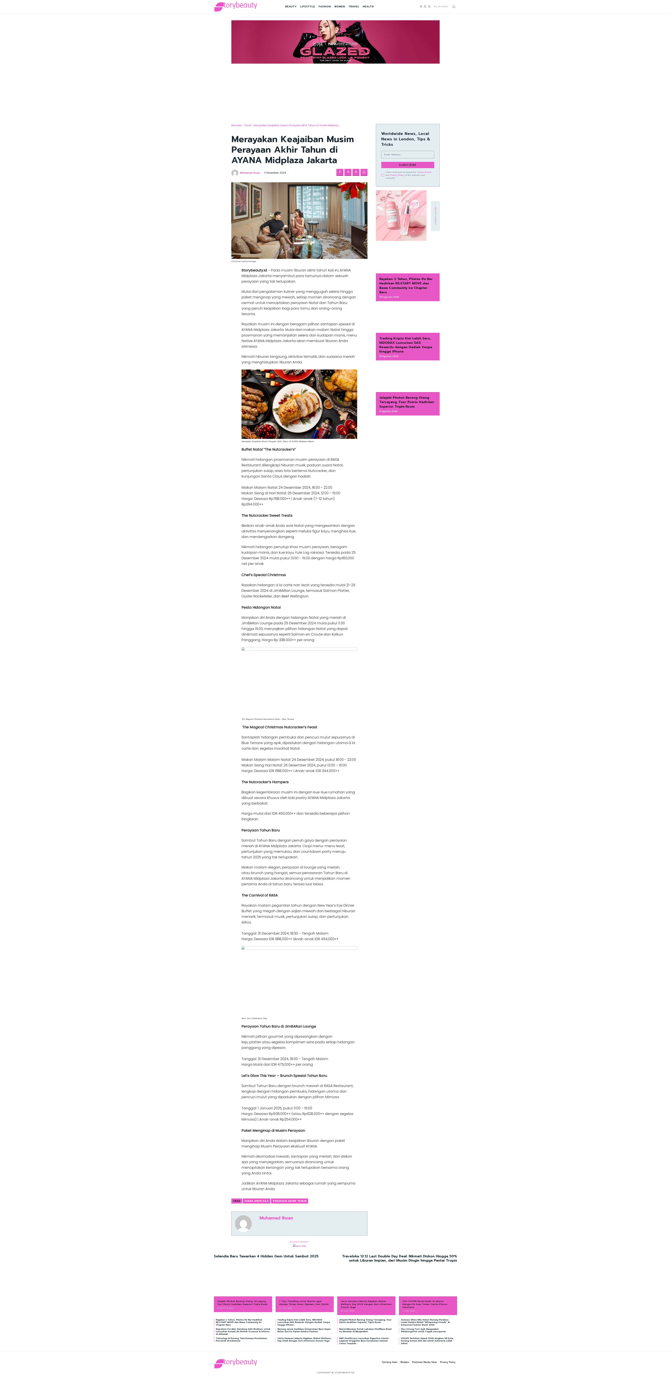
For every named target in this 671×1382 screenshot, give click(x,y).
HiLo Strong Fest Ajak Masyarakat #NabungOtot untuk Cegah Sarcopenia (423, 1330)
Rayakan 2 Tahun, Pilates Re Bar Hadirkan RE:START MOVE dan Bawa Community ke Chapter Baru (406, 286)
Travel (247, 125)
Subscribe (408, 165)
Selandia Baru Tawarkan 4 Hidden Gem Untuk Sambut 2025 (266, 1256)
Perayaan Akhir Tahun (289, 1201)
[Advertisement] (335, 90)
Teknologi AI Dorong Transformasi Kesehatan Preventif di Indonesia (241, 1339)
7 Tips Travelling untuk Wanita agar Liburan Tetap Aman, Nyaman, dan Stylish (304, 1303)
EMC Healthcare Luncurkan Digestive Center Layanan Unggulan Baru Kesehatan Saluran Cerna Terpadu (364, 1341)
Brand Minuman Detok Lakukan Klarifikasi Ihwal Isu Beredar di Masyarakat (365, 1330)
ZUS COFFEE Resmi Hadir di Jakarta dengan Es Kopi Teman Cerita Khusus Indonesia (425, 1304)
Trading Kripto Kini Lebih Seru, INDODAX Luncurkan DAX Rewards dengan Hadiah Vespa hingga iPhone (405, 345)
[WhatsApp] (363, 172)
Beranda (236, 125)
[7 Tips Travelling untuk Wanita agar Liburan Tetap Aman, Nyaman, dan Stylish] (305, 1284)
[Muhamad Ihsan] (235, 173)
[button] (454, 6)
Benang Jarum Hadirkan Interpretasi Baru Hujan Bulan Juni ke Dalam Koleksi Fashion (304, 1330)
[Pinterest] (355, 172)
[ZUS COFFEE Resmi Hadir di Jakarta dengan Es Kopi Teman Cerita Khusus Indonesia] (428, 1284)
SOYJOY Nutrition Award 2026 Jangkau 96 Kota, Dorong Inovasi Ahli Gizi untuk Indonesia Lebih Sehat (427, 1341)
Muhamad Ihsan (250, 172)
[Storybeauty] (236, 7)
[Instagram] (425, 7)
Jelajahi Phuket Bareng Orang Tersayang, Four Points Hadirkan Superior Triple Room (406, 402)
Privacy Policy (397, 175)
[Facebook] (421, 7)
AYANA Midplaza (256, 1201)
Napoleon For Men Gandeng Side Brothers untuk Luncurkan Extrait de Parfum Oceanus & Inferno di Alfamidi (243, 1331)
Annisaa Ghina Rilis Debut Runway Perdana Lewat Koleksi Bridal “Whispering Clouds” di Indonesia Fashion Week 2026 (425, 1322)
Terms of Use (424, 172)
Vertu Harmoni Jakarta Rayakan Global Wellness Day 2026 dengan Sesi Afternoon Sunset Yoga (366, 1304)
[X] (429, 7)
